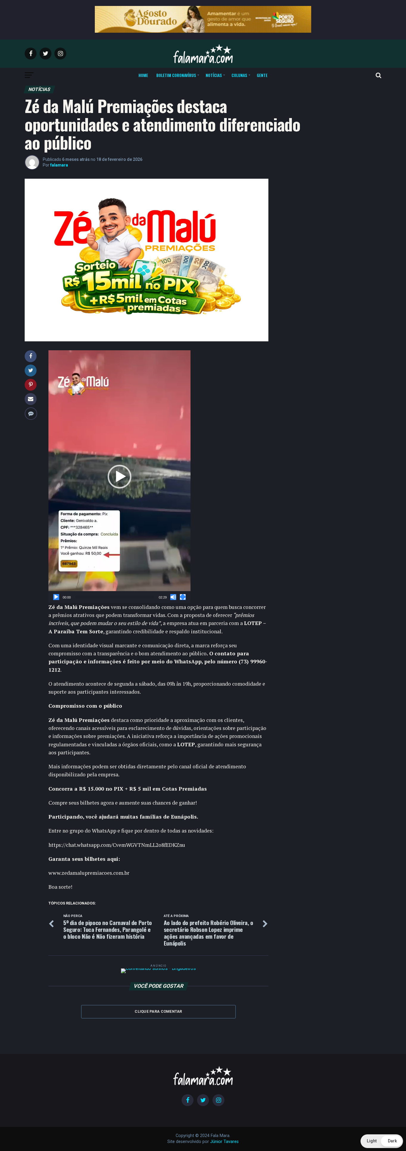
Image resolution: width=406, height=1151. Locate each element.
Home (143, 75)
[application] (119, 476)
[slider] (114, 597)
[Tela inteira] (183, 597)
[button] (119, 477)
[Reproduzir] (56, 597)
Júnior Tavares (224, 1141)
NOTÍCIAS (214, 75)
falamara (59, 165)
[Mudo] (173, 597)
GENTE (262, 75)
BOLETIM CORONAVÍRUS (176, 75)
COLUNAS (239, 75)
